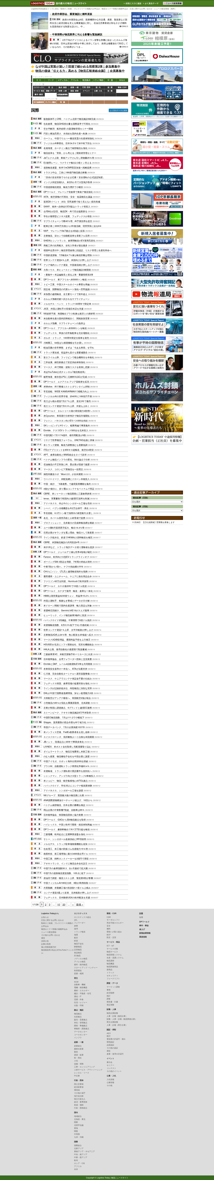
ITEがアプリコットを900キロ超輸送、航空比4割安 (69, 449)
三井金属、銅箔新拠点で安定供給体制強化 (64, 362)
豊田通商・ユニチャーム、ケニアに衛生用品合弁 (68, 576)
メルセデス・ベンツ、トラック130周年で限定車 (67, 303)
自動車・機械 (79, 984)
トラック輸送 (98, 80)
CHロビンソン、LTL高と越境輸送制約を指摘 (66, 571)
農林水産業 (79, 1048)
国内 (98, 87)
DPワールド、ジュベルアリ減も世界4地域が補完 (68, 552)
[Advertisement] (157, 463)
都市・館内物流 (80, 964)
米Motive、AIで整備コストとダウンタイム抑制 (67, 386)
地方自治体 (79, 1095)
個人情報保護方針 (48, 946)
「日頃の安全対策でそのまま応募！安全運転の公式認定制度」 (74, 177)
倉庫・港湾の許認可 (115, 1053)
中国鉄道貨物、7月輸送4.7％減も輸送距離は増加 (68, 255)
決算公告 (45, 941)
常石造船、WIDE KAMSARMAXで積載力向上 (66, 391)
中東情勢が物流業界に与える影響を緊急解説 (77, 34)
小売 (76, 1060)
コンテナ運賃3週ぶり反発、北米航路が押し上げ (67, 892)
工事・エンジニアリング (84, 1066)
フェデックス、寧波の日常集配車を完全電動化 (67, 333)
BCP (109, 934)
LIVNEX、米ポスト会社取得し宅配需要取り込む (67, 746)
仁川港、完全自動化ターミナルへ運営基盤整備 (67, 673)
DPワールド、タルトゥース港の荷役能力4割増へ (68, 410)
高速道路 (75, 95)
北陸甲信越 (79, 1125)
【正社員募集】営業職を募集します (158, 522)
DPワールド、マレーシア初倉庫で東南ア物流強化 (68, 191)
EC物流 (77, 955)
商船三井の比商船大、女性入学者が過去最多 (65, 245)
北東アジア (79, 1148)
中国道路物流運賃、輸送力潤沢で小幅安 (63, 187)
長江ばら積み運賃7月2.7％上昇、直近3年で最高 (67, 401)
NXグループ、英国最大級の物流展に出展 (64, 795)
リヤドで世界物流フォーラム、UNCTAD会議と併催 (69, 440)
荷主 (51, 87)
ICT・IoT (110, 945)
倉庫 (76, 925)
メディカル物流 (80, 958)
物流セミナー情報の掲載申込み (115, 8)
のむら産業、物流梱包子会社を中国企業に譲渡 (67, 756)
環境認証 (110, 1041)
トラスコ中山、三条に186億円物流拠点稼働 (65, 172)
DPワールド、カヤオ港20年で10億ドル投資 (65, 586)
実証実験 (110, 1004)
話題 (110, 91)
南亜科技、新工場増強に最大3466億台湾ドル (66, 853)
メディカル (63, 80)
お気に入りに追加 (132, 3)
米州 (76, 1169)
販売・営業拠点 (80, 1019)
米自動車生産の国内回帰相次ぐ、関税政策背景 (67, 318)
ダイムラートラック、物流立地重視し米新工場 (67, 751)
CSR (109, 917)
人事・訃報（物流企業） (117, 1016)
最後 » (79, 904)
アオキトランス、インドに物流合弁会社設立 (65, 863)
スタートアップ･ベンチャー (86, 967)
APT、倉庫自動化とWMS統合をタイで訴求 (65, 454)
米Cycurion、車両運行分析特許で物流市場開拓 (67, 415)
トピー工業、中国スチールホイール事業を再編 (67, 284)
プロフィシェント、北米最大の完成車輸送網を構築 (69, 522)
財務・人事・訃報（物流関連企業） (122, 1019)
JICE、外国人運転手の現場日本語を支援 (64, 308)
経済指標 (110, 992)
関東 (76, 1122)
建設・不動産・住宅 (82, 993)
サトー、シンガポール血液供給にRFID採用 (65, 839)
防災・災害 (111, 937)
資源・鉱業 (79, 1054)
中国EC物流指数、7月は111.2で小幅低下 (64, 717)
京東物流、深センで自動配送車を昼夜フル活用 (67, 235)
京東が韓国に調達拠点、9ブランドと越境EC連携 (68, 707)
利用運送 (78, 970)
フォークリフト (113, 978)
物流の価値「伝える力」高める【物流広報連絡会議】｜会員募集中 (80, 71)
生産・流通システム (115, 957)
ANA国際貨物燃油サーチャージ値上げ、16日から (68, 800)
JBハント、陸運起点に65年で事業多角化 (64, 741)
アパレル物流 (79, 961)
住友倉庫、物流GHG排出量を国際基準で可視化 (67, 123)
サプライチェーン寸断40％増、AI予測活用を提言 (68, 221)
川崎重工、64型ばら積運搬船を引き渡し (63, 342)
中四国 (77, 1134)
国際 (110, 87)
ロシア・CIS (79, 1163)
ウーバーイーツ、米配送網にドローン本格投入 (67, 479)
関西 (76, 1131)
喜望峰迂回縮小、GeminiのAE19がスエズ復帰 (66, 610)
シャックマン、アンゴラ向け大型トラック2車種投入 (69, 775)
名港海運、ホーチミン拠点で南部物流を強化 (65, 148)
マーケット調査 (113, 986)
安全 (108, 925)
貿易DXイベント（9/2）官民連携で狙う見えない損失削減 (72, 201)
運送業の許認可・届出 (116, 1038)
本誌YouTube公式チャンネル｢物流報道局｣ (64, 371)
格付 (108, 1035)
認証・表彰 (75, 91)
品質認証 (110, 1044)
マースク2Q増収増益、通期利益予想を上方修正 (67, 639)
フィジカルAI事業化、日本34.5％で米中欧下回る (68, 143)
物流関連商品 (112, 966)
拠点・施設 (63, 87)
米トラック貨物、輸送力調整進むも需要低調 (65, 444)
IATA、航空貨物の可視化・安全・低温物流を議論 (68, 196)
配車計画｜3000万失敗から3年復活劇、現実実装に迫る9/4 (72, 225)
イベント (86, 91)
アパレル (75, 80)
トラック (110, 972)
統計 (108, 995)
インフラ (78, 1037)
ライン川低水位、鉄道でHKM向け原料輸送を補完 (68, 537)
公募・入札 (98, 91)
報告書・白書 (112, 1001)
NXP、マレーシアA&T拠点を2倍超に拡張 (64, 230)
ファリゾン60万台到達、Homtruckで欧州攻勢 (66, 581)
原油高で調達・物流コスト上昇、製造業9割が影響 (68, 878)
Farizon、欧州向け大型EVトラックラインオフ (66, 556)
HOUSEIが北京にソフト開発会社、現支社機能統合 (69, 644)
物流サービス (112, 951)
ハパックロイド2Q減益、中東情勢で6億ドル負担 (68, 620)
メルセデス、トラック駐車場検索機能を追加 (65, 843)
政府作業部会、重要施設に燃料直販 (72, 14)
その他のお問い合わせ (50, 935)
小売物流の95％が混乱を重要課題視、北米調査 (67, 702)
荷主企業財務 (112, 1022)
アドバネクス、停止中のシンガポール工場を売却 (68, 503)
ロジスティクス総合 (82, 917)
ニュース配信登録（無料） (165, 8)
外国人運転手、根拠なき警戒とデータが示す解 (67, 600)
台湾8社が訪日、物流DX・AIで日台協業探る (65, 211)
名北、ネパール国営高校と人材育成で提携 (64, 517)
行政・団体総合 (80, 1107)
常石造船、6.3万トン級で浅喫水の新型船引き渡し (68, 513)
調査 (108, 998)
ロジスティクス (39, 87)
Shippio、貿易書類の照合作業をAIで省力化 (65, 722)
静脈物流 (78, 946)
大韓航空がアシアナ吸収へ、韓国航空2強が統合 (67, 697)
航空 (76, 937)
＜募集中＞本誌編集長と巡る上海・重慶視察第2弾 (68, 274)
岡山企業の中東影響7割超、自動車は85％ (64, 809)
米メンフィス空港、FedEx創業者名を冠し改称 (67, 732)
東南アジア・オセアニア (84, 1151)
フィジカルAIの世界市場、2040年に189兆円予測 (68, 396)
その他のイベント (114, 1071)
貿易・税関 (79, 973)
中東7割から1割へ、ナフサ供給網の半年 (63, 566)
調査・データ (51, 91)
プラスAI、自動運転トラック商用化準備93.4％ (67, 766)
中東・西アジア (80, 1157)
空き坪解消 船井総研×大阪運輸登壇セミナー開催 (68, 128)
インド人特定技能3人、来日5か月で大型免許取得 (68, 182)
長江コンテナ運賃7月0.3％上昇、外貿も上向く (67, 406)
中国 (110, 80)
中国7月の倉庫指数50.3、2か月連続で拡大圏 (66, 868)
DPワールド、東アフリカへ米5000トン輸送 (65, 279)
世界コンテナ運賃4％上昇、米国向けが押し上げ (67, 260)
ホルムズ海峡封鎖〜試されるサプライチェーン (67, 298)
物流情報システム (114, 954)
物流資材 (110, 960)
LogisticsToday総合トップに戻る (45, 8)
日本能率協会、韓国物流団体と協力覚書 (63, 814)
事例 (108, 989)
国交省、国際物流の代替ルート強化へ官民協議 (67, 289)
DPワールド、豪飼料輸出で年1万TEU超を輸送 (67, 829)
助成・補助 (79, 1104)
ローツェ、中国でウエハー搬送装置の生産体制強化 (69, 138)
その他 (109, 1085)
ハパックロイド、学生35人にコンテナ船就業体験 (68, 785)
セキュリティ (112, 975)
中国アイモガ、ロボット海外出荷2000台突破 (66, 761)
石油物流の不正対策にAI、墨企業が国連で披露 (67, 464)
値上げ (51, 95)
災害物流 (78, 949)
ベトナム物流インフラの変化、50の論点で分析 (67, 459)
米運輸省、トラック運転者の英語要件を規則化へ (68, 770)
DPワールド (122, 91)
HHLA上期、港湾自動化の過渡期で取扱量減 (65, 649)
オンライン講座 (51, 102)
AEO (109, 1033)
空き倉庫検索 (39, 102)
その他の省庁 (79, 1092)
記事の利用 (46, 943)
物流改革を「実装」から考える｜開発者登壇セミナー (70, 152)
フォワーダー (79, 922)
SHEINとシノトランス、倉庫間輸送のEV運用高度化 (69, 240)
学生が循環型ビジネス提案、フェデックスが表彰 (68, 216)
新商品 (109, 969)
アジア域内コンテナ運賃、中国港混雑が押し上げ (68, 264)
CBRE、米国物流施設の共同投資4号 (62, 542)
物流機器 (110, 963)
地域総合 (78, 1116)
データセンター (80, 1031)
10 (58, 904)
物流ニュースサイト (119, 1177)
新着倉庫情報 (63, 95)
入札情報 (110, 1079)
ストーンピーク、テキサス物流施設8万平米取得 (67, 712)
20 (64, 904)
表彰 (108, 1050)
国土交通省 (79, 1084)
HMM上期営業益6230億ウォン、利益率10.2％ (66, 595)
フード (51, 80)
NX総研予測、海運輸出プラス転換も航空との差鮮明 (69, 313)
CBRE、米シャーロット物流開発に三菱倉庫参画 (67, 493)
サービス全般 (112, 948)
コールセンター (80, 1034)
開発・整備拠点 (80, 1025)
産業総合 (78, 1045)
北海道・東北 (79, 1119)
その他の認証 (112, 1047)
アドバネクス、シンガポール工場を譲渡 (63, 790)
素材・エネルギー (81, 990)
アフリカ (78, 1166)
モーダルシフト (113, 919)
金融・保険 (79, 1063)
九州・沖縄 (79, 1137)
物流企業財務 (112, 1013)
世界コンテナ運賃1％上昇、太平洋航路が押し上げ (68, 629)
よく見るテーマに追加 (118, 110)
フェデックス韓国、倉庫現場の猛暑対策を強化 (67, 683)
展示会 (109, 1062)
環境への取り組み (114, 931)
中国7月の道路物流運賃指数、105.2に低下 (65, 873)
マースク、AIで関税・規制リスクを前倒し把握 (67, 367)
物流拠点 (86, 80)
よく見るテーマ (151, 3)
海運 (76, 934)
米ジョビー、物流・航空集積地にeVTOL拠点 (66, 780)
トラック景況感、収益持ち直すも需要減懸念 (65, 352)
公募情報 (110, 1082)
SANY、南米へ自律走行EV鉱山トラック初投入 (67, 206)
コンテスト (111, 1068)
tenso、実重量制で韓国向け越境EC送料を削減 (66, 498)
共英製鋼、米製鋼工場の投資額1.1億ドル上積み (67, 887)
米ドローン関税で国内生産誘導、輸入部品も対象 (68, 605)
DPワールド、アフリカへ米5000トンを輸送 (65, 328)
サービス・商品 (39, 91)
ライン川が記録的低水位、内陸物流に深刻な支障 (68, 688)
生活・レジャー (80, 1002)
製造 (76, 1051)
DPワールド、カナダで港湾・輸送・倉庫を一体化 (68, 590)
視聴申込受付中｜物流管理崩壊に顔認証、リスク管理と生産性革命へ (78, 250)
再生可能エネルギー (115, 922)
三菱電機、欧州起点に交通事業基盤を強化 (64, 834)
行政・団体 (86, 87)
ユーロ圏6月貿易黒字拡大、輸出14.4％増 (64, 527)
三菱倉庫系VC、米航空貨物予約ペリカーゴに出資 (68, 654)
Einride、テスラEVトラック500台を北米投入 (66, 430)
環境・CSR (122, 87)
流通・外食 (79, 999)
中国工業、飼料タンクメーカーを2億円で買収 (66, 858)
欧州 (76, 1160)
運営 (43, 938)
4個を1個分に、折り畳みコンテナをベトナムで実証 (69, 488)
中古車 (77, 1075)
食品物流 (78, 952)
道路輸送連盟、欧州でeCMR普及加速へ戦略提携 (67, 167)
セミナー (110, 1065)
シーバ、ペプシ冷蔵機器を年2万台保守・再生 (66, 508)
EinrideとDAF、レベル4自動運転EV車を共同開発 (68, 663)
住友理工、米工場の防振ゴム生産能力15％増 (66, 848)
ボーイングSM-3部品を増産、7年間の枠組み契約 (68, 561)
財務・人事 (63, 91)
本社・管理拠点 (80, 1022)
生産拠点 (78, 1016)
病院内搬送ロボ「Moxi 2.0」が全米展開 (63, 474)
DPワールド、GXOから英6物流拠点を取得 (65, 819)
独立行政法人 (79, 1098)
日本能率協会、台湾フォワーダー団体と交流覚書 (68, 659)
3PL (76, 920)
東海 (76, 1128)
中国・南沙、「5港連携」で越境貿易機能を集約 (67, 483)
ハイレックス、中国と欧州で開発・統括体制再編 (68, 824)
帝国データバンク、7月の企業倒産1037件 (64, 727)
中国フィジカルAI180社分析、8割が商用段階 (66, 882)
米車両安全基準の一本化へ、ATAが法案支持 (65, 668)
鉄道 (76, 940)
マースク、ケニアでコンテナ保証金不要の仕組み (68, 678)
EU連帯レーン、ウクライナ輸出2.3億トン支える (67, 162)
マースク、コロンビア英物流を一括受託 (63, 469)
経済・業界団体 (80, 1101)
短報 (141, 917)
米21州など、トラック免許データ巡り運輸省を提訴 (69, 547)
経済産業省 (79, 1086)
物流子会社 (79, 943)
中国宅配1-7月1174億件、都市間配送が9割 (65, 435)
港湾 (76, 928)
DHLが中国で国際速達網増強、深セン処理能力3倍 (68, 693)
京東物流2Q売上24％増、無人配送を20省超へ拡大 (68, 634)
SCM (76, 981)
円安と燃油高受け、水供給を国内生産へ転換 (65, 133)
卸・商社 (78, 1057)
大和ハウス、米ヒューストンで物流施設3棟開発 (67, 269)
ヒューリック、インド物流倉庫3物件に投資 (65, 615)
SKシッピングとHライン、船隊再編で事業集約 (67, 425)
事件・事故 (39, 95)
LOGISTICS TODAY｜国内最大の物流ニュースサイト (42, 3)
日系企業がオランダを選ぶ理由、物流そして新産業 (69, 532)
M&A (122, 80)
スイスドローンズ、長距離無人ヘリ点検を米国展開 (69, 736)
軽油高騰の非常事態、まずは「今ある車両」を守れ (69, 347)
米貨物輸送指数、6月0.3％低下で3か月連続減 (66, 624)
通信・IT (77, 996)
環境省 (77, 1089)
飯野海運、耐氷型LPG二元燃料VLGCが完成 (65, 376)
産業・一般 (75, 87)
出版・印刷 (79, 1005)
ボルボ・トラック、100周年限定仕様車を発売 (66, 337)
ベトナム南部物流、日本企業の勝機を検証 (64, 805)
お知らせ (45, 917)
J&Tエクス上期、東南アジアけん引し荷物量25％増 (69, 157)
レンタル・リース (81, 1072)
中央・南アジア (80, 1154)
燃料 (108, 928)
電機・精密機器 (80, 987)
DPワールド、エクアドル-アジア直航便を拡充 (66, 381)
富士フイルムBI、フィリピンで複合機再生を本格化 (69, 357)
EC (39, 80)
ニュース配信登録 (48, 932)
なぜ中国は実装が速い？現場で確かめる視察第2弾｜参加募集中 (77, 66)
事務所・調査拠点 (81, 1028)
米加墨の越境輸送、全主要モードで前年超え (65, 294)
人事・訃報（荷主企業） (117, 1024)
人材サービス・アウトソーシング (88, 1069)
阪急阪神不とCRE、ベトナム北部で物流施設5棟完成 (70, 118)
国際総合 (78, 1145)
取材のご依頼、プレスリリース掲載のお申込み (80, 8)
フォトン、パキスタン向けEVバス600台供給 (66, 420)
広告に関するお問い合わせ (141, 8)
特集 (63, 102)
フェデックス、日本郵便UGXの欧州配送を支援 (67, 897)
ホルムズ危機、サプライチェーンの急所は (64, 323)
